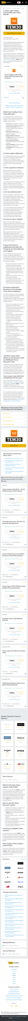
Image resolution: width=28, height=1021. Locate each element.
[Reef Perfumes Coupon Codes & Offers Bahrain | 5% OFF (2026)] (7, 763)
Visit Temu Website (13, 93)
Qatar (14, 979)
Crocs (20, 755)
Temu (22, 8)
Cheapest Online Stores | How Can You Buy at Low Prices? (14, 925)
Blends (7, 755)
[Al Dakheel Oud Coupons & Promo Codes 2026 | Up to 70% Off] (20, 724)
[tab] (14, 413)
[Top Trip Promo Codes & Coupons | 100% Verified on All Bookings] (20, 882)
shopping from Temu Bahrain (13, 382)
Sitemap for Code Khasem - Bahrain (14, 995)
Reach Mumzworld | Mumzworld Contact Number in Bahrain (14, 935)
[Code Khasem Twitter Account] (16, 1006)
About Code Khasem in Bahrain (14, 997)
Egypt (14, 981)
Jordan (14, 983)
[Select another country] (18, 2)
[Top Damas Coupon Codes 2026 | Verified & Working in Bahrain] (20, 737)
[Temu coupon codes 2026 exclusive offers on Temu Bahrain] (14, 70)
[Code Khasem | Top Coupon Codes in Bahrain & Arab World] (3, 8)
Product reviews (15, 8)
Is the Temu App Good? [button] (9, 424)
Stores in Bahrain (14, 989)
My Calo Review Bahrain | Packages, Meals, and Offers (13, 903)
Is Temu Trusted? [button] (7, 417)
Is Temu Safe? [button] (6, 413)
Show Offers (14, 445)
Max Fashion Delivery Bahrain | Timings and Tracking (14, 899)
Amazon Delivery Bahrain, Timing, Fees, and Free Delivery (14, 917)
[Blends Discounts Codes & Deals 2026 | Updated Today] (7, 750)
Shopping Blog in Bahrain (14, 993)
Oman (14, 977)
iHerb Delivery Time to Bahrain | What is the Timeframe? (14, 910)
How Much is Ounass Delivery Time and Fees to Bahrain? (14, 907)
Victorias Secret (7, 729)
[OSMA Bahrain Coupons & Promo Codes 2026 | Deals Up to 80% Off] (7, 737)
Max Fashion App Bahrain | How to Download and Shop (13, 932)
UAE (14, 971)
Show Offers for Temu (14, 33)
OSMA (7, 742)
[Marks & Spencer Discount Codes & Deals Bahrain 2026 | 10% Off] (20, 886)
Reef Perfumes (7, 768)
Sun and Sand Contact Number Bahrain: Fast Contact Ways (14, 921)
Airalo (21, 770)
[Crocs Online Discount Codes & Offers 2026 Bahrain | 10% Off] (20, 750)
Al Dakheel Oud (21, 729)
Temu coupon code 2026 (9, 59)
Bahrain (14, 975)
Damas (20, 742)
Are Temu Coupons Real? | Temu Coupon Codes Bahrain (14, 468)
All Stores (8, 8)
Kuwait (14, 973)
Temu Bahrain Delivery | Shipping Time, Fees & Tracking (14, 461)
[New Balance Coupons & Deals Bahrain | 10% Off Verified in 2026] (7, 886)
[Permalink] (4, 97)
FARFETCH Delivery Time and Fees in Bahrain (13, 896)
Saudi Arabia (14, 969)
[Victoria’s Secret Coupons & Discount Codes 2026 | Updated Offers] (7, 724)
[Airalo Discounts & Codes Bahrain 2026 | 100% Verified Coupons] (20, 763)
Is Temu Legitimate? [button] (8, 420)
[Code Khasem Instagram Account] (12, 1006)
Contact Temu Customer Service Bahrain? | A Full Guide (13, 465)
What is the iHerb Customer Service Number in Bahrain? (13, 928)
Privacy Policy (16, 1018)
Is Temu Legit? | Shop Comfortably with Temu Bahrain (14, 472)
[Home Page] (6, 2)
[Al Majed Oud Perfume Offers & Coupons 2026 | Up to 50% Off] (7, 882)
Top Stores (6, 859)
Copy (21, 86)
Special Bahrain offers (14, 991)
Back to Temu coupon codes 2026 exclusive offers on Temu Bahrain (14, 106)
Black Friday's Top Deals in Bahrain (14, 999)
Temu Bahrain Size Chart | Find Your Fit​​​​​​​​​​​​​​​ (14, 458)
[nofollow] (14, 25)
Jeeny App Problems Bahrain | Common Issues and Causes (14, 914)
